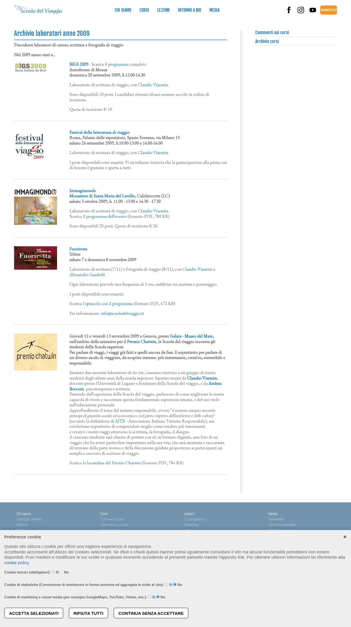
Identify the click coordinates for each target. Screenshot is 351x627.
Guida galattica (195, 519)
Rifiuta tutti (88, 613)
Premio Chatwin (141, 341)
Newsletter (329, 10)
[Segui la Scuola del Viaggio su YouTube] (313, 12)
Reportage (191, 525)
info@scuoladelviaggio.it (122, 313)
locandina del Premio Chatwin (114, 463)
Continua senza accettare (151, 613)
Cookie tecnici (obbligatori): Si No (36, 572)
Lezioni (163, 10)
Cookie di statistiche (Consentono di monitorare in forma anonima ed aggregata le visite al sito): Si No (93, 585)
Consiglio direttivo (29, 519)
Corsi (144, 10)
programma (118, 64)
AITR (120, 421)
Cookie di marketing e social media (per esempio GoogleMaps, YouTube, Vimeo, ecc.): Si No (84, 597)
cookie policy (16, 562)
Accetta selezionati (33, 613)
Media (214, 10)
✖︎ (345, 537)
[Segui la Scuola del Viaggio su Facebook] (289, 12)
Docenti (21, 525)
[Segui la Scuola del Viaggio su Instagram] (301, 12)
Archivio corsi (267, 41)
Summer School (111, 519)
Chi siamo (123, 10)
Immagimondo (82, 190)
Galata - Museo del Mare (191, 336)
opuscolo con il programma (109, 303)
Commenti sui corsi (272, 32)
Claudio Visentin (153, 84)
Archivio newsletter (282, 525)
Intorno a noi (189, 10)
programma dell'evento (106, 216)
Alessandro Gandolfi (87, 274)
